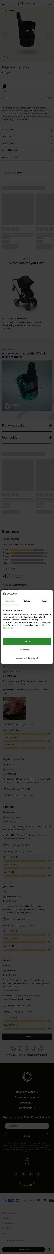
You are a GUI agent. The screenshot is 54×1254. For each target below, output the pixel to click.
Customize (25, 650)
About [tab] (44, 601)
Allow (27, 641)
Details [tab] (27, 601)
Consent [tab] (10, 601)
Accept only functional (27, 658)
